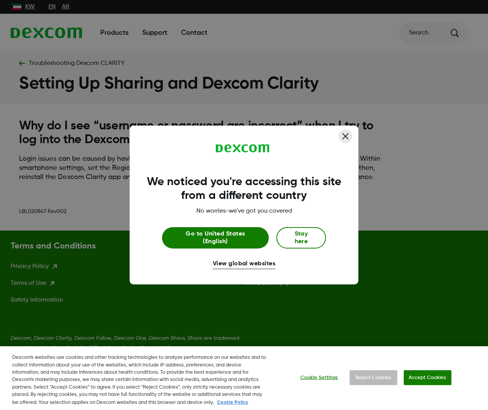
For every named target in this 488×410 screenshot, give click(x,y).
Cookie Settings (319, 377)
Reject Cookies (373, 377)
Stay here (301, 238)
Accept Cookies (427, 377)
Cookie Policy (232, 402)
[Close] (345, 136)
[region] (244, 378)
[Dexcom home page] (243, 148)
